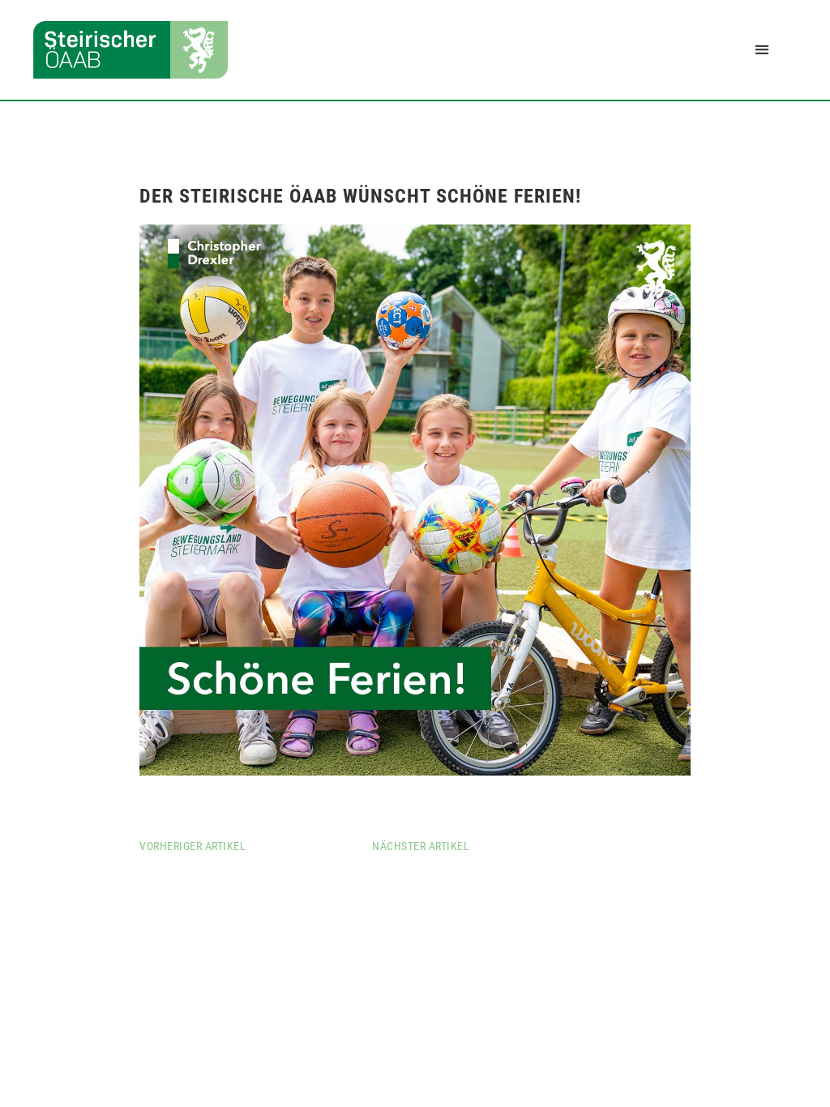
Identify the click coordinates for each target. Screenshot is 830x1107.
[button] (761, 50)
